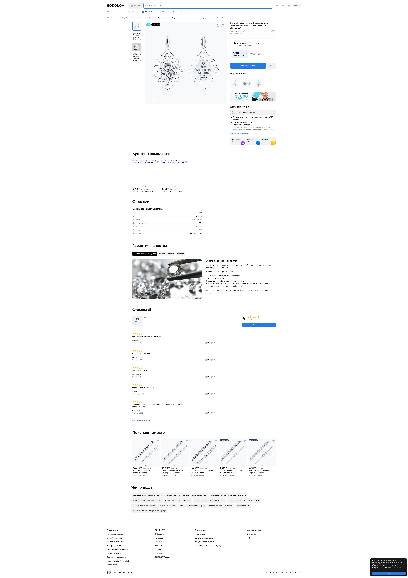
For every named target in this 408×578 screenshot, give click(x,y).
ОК (389, 573)
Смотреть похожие (244, 46)
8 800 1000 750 (276, 572)
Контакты (159, 553)
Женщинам (197, 220)
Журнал (158, 549)
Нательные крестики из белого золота (209, 501)
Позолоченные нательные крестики (147, 501)
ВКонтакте (251, 534)
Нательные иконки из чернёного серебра (149, 511)
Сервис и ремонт (114, 553)
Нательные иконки (199, 495)
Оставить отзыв (259, 325)
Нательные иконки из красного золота (148, 495)
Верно (115, 10)
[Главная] (108, 18)
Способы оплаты (114, 538)
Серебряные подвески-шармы (220, 506)
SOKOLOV (160, 530)
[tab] (144, 254)
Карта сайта (112, 565)
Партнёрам (201, 530)
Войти (296, 5)
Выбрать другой (133, 10)
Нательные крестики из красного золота (244, 501)
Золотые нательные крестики (144, 506)
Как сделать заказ (115, 534)
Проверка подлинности (117, 549)
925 (200, 230)
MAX (248, 538)
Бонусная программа (116, 557)
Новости (158, 546)
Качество (159, 538)
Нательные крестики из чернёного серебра (228, 495)
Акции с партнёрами (204, 542)
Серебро (198, 226)
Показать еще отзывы (141, 420)
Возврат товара (114, 546)
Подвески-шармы (243, 506)
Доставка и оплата (115, 542)
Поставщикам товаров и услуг (208, 546)
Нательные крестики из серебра (178, 501)
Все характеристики (239, 133)
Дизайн (158, 542)
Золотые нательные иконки (178, 495)
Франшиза (200, 534)
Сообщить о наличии (248, 65)
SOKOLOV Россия (162, 557)
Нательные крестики (168, 506)
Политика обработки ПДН (118, 561)
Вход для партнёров (204, 538)
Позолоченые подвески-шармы (192, 506)
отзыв (239, 31)
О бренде (159, 534)
